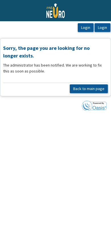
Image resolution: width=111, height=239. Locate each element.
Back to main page (88, 88)
